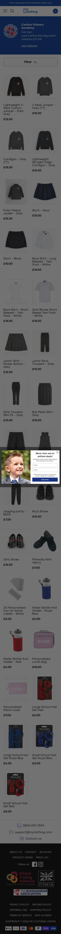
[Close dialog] (57, 452)
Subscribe (45, 479)
